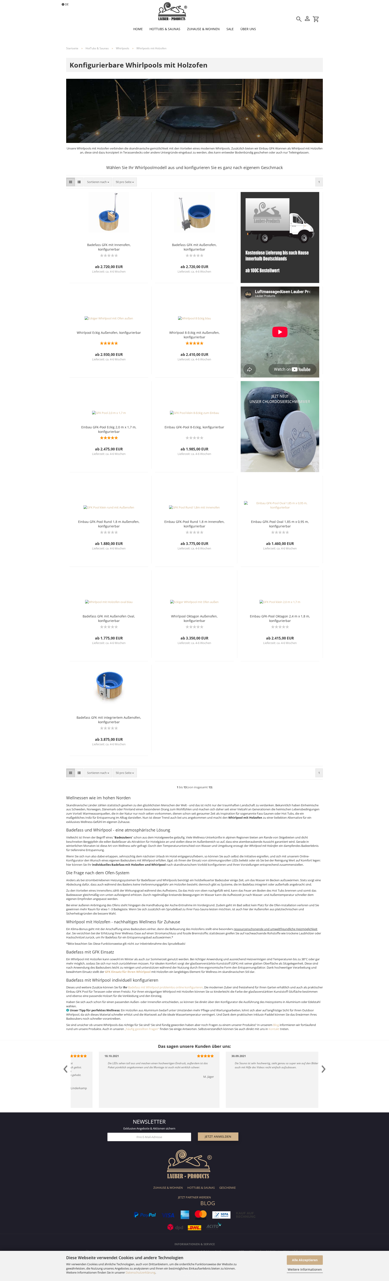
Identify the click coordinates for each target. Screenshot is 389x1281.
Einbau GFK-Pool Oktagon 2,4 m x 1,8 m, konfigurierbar (280, 618)
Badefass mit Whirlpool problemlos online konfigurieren (165, 987)
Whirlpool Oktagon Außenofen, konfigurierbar (194, 618)
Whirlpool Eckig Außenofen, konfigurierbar (109, 332)
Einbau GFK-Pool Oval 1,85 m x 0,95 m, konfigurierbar (280, 524)
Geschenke (227, 1188)
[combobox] (98, 182)
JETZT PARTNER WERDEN (194, 1197)
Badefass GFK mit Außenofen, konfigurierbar (194, 247)
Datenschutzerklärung (140, 1272)
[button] (70, 182)
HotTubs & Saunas (164, 29)
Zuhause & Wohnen (203, 29)
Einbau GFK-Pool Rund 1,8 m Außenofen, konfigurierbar (109, 524)
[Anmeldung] (304, 17)
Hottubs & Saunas (201, 1188)
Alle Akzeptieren (305, 1260)
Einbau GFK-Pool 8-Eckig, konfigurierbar (194, 427)
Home (138, 29)
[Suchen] (299, 17)
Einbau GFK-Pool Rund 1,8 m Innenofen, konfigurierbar (194, 524)
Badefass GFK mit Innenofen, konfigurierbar (109, 247)
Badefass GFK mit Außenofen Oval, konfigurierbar (109, 618)
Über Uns (248, 29)
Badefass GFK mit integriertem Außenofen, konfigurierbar (109, 719)
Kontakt (274, 1029)
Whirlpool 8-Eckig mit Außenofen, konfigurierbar (194, 334)
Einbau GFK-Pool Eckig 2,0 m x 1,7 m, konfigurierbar (108, 429)
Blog (276, 1025)
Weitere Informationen (305, 1269)
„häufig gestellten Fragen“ (142, 1029)
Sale (230, 29)
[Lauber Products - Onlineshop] (172, 11)
